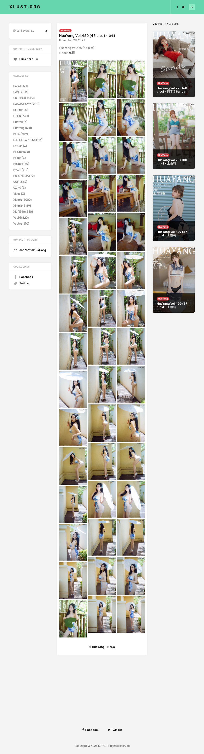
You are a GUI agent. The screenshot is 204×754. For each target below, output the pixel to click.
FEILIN (17, 116)
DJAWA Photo (22, 104)
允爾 (72, 53)
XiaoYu (17, 200)
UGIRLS (18, 182)
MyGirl (17, 170)
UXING (17, 188)
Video (17, 194)
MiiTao (17, 158)
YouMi (17, 217)
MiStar (17, 164)
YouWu (17, 223)
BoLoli (17, 86)
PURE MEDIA (21, 176)
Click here (26, 59)
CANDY (17, 92)
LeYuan (18, 146)
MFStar (18, 152)
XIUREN (18, 211)
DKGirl (17, 110)
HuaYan (18, 122)
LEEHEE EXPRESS (24, 140)
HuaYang (65, 30)
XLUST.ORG (25, 6)
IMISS (16, 134)
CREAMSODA (21, 98)
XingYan (18, 206)
